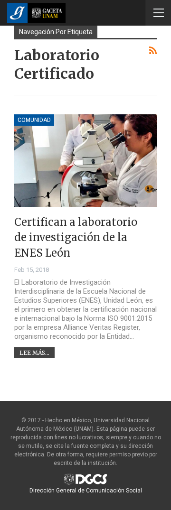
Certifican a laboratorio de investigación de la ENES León (75, 237)
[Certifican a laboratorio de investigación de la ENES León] (85, 160)
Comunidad (34, 120)
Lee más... (34, 352)
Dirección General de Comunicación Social (85, 490)
